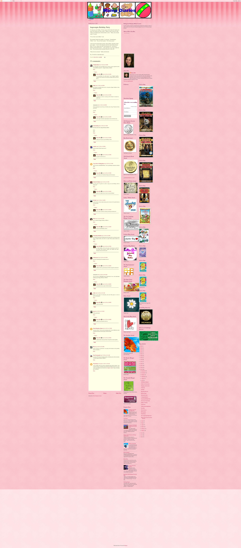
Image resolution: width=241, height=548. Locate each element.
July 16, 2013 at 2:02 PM (107, 116)
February (143, 428)
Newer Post (91, 393)
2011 (141, 435)
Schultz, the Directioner (145, 384)
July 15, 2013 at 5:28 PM (101, 146)
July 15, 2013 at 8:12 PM (100, 218)
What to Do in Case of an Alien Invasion (146, 418)
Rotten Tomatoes (126, 452)
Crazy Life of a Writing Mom (98, 163)
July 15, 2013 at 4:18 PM (103, 64)
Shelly (94, 85)
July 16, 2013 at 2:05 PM (107, 226)
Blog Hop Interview (144, 391)
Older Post (118, 393)
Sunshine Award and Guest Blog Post (132, 410)
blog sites (89, 20)
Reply (94, 69)
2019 (141, 357)
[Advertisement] (133, 43)
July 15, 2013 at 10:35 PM (102, 257)
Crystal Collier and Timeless (132, 466)
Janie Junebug (96, 125)
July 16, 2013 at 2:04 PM (107, 191)
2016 (141, 363)
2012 (141, 433)
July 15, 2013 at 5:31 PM (108, 163)
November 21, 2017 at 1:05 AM (104, 363)
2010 (141, 436)
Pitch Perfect (143, 413)
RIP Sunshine (143, 412)
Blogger (126, 545)
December (143, 370)
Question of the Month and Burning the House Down (133, 426)
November (143, 372)
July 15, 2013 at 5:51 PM (105, 181)
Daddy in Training (144, 402)
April (142, 424)
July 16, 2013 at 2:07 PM (107, 246)
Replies (95, 72)
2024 (141, 348)
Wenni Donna (95, 363)
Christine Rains (96, 64)
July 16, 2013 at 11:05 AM (99, 311)
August (142, 378)
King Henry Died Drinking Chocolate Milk (130, 475)
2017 (141, 361)
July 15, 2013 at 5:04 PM (102, 105)
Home (105, 393)
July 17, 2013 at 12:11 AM (105, 355)
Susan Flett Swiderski (97, 235)
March (142, 426)
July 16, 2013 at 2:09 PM (107, 319)
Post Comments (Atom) (97, 395)
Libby (94, 293)
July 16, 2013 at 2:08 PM (107, 265)
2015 (141, 365)
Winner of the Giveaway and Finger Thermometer (130, 435)
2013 (141, 369)
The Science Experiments (145, 400)
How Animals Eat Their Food (146, 415)
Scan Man (143, 408)
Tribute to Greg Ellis (132, 443)
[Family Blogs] (91, 19)
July (142, 380)
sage (94, 311)
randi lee (94, 146)
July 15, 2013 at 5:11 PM (103, 125)
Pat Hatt (94, 200)
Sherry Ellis (98, 74)
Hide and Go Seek (144, 395)
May (142, 422)
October (142, 374)
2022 (141, 351)
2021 (141, 353)
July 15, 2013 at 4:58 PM (100, 85)
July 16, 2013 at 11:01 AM (100, 293)
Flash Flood (143, 404)
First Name (126, 111)
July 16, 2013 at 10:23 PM (99, 346)
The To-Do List (143, 410)
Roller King (126, 459)
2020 (141, 355)
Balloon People (143, 393)
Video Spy (143, 387)
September (143, 376)
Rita (94, 346)
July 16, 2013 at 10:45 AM (102, 274)
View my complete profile (128, 81)
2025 (141, 346)
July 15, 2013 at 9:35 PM (106, 235)
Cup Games (126, 418)
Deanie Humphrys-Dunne (98, 328)
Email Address (127, 108)
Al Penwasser (95, 257)
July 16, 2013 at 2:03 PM (107, 154)
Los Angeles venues (109, 367)
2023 (141, 350)
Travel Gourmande (96, 355)
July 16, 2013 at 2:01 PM (107, 74)
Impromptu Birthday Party (145, 398)
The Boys (142, 389)
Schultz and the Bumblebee (146, 406)
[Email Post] (105, 57)
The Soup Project (127, 482)
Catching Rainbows (144, 397)
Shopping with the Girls (145, 385)
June (142, 420)
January (142, 430)
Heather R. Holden (96, 182)
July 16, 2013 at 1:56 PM (107, 328)
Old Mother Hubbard (144, 382)
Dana (94, 218)
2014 (141, 367)
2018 (141, 359)
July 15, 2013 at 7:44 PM (101, 200)
